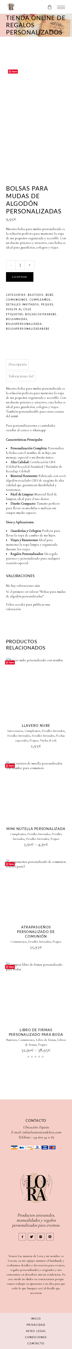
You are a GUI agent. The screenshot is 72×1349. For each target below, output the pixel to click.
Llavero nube (36, 725)
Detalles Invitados (22, 304)
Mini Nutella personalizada (35, 829)
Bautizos (35, 295)
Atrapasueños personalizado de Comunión (36, 932)
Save (14, 71)
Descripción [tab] (17, 364)
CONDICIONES (36, 1337)
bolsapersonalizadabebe (28, 329)
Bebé (50, 295)
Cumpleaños (40, 300)
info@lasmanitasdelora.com (41, 1132)
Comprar (19, 277)
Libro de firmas (46, 1040)
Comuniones (16, 300)
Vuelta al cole (19, 309)
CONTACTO (35, 1343)
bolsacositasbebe (40, 314)
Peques (47, 304)
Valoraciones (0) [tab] (20, 376)
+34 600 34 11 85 (43, 1137)
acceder (20, 604)
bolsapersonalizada (24, 324)
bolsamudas (16, 319)
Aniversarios (15, 731)
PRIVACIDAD (36, 1325)
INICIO (36, 1319)
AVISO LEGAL (36, 1331)
